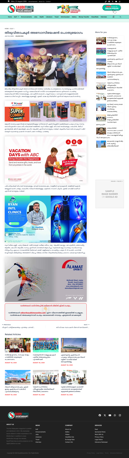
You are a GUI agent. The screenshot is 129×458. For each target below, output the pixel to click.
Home (10, 17)
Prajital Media (35, 453)
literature (49, 17)
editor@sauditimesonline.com (33, 313)
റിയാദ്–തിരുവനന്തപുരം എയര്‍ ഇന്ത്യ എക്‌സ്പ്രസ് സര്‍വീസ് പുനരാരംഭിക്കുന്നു (16, 389)
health (42, 17)
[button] (16, 17)
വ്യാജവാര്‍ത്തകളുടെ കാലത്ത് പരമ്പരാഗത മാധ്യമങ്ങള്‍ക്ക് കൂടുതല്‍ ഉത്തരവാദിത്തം (72, 389)
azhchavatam (65, 17)
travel (57, 17)
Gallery (74, 17)
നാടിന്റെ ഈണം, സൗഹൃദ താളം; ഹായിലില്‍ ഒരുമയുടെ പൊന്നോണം (17, 357)
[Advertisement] (109, 165)
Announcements (26, 17)
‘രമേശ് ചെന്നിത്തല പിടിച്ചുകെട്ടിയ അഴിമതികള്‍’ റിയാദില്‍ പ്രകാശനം (43, 389)
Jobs (35, 17)
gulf (15, 17)
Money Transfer (84, 17)
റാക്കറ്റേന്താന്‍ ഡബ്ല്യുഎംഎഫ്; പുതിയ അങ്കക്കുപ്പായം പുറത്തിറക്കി (44, 357)
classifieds (94, 17)
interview (104, 17)
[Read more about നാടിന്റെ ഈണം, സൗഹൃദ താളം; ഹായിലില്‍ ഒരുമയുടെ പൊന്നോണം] (18, 345)
